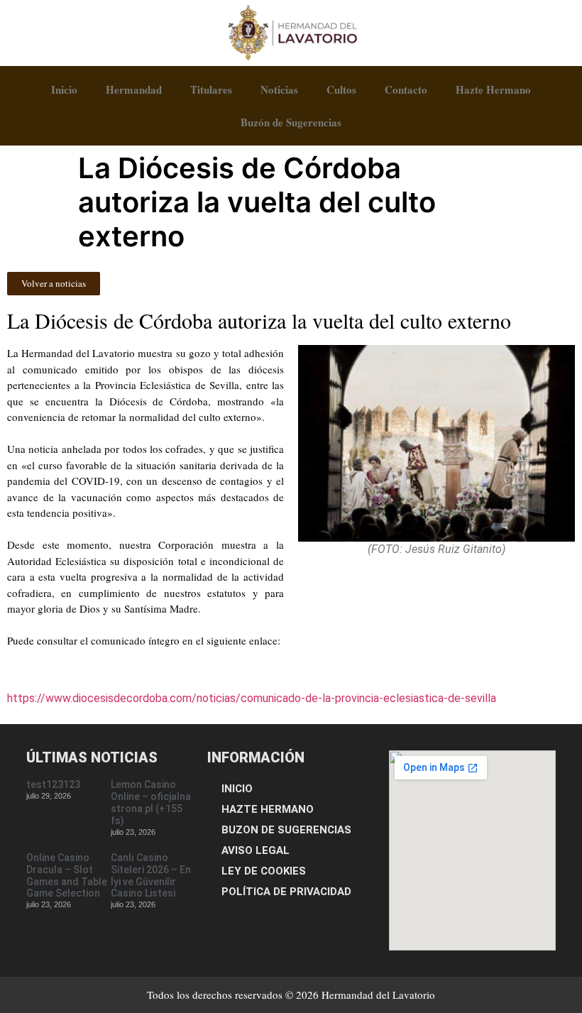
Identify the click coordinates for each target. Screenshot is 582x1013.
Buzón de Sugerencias (291, 122)
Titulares (211, 89)
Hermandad (134, 89)
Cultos (341, 89)
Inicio (64, 89)
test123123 (53, 784)
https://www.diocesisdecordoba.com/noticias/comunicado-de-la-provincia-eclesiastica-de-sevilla (251, 698)
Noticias (279, 89)
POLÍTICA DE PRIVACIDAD (286, 891)
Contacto (406, 89)
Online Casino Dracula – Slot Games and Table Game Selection (66, 875)
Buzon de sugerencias (286, 829)
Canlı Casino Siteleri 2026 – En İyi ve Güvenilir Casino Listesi (151, 875)
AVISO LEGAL (255, 850)
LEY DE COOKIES (263, 871)
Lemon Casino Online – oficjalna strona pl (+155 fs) (151, 802)
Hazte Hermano (493, 89)
